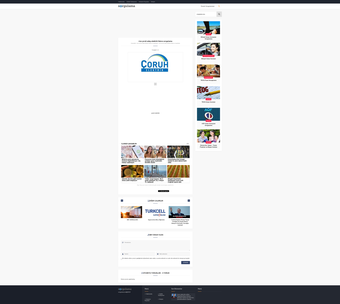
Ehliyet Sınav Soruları (208, 59)
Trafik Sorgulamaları (208, 56)
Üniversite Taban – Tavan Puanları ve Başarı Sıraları (208, 146)
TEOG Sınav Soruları (208, 102)
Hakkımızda (121, 2)
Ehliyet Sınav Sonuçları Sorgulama (208, 38)
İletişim (153, 2)
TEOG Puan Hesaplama (208, 80)
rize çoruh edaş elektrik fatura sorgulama (147, 43)
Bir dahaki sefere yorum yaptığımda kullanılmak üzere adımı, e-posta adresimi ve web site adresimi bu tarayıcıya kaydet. (156, 258)
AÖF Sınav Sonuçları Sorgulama (208, 124)
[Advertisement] (155, 24)
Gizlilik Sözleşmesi (132, 2)
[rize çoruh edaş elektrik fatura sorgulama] (155, 67)
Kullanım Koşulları (144, 2)
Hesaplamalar (208, 77)
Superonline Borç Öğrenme (156, 220)
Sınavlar (208, 34)
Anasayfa (133, 43)
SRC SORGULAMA (132, 220)
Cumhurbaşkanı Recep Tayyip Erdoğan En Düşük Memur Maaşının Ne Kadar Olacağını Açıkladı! (180, 222)
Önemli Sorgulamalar (208, 6)
